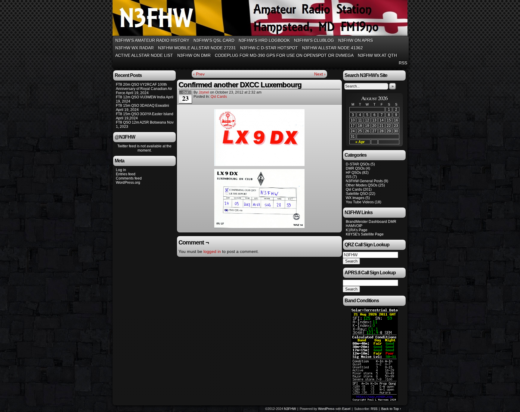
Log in (121, 170)
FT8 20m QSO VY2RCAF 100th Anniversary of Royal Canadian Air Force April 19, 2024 (144, 88)
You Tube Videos (360, 202)
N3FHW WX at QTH (377, 55)
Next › (320, 74)
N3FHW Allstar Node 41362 (332, 47)
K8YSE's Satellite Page (365, 234)
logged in (212, 251)
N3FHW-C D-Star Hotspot (269, 47)
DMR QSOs (355, 168)
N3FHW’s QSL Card (213, 40)
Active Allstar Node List (144, 55)
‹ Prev (199, 74)
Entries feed (125, 174)
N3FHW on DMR (194, 55)
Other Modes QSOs (361, 185)
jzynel (204, 92)
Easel (346, 408)
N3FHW (261, 19)
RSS (403, 62)
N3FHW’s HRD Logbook (264, 40)
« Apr (360, 142)
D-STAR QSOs (358, 164)
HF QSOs (353, 173)
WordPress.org (128, 182)
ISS (348, 177)
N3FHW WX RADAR (134, 47)
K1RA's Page (356, 230)
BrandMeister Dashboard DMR (371, 222)
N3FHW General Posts (364, 181)
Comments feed (129, 178)
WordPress (326, 408)
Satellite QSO (357, 194)
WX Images (355, 198)
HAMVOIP (354, 226)
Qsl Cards (219, 96)
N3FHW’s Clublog (314, 40)
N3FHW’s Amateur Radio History (152, 40)
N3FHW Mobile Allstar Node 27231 (197, 47)
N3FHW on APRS (355, 40)
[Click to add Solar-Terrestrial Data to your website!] (374, 400)
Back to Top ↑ (391, 408)
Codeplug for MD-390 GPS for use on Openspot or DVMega (284, 55)
